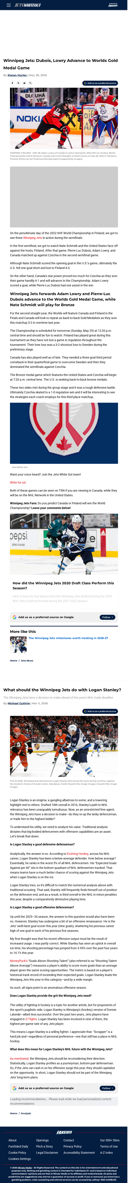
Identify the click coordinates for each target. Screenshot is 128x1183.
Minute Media (25, 1167)
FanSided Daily (18, 1146)
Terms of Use (109, 1146)
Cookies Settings (19, 1159)
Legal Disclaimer (47, 1152)
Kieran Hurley (17, 75)
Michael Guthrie (19, 703)
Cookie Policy (17, 1152)
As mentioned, (19, 1058)
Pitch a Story (44, 1146)
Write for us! (18, 482)
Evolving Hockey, (78, 853)
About (12, 1140)
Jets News (27, 660)
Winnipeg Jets (32, 238)
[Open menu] (9, 5)
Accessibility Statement (79, 1152)
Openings (42, 1140)
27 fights (31, 1019)
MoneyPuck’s (19, 961)
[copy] (30, 83)
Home (13, 660)
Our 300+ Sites (110, 1140)
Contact (69, 1140)
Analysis (26, 1113)
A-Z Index (106, 1152)
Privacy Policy (73, 1146)
